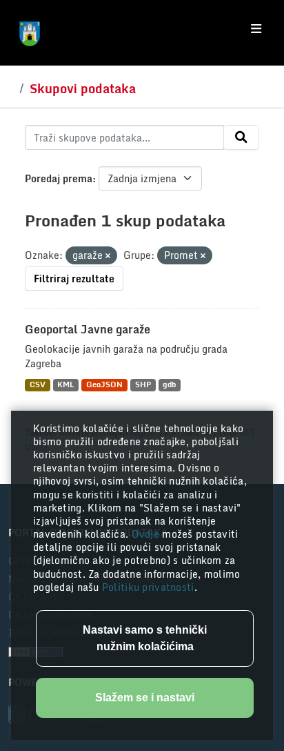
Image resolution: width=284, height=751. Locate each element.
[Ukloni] (107, 256)
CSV (37, 385)
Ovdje (147, 534)
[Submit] (241, 137)
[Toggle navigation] (256, 29)
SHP (143, 385)
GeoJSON (104, 385)
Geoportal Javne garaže (87, 329)
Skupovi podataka (83, 88)
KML (65, 385)
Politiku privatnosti (148, 587)
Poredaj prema (58, 178)
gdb (169, 385)
